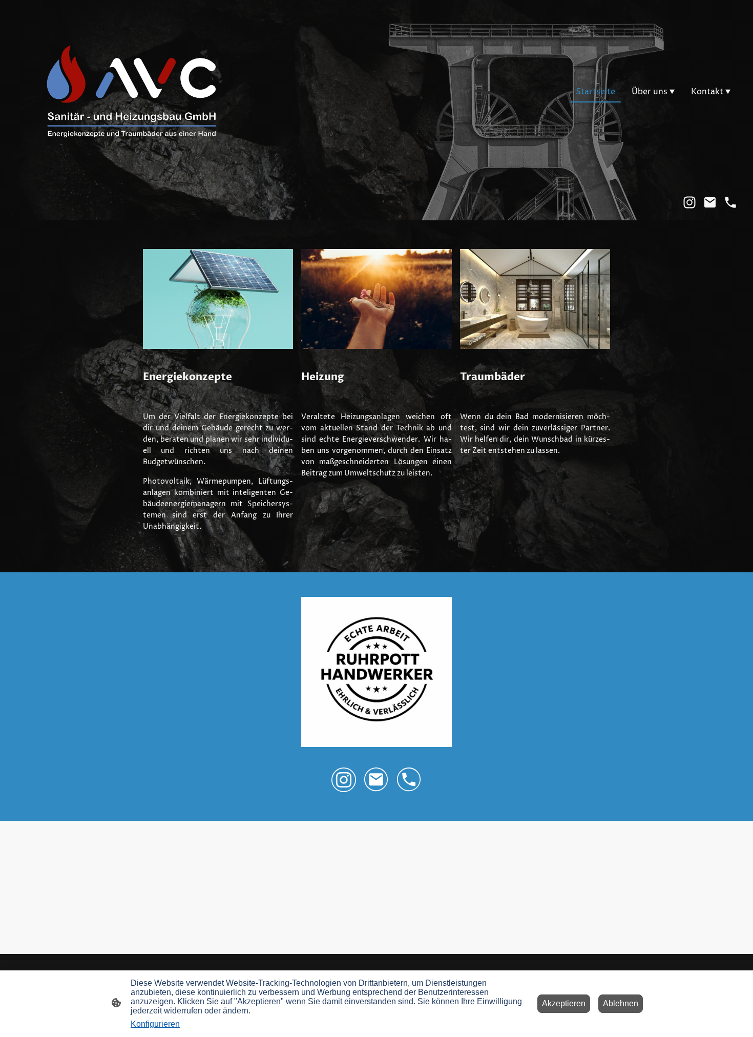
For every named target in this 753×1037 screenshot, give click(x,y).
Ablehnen (620, 1003)
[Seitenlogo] (130, 92)
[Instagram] (689, 202)
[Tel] (730, 202)
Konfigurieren (155, 1024)
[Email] (710, 202)
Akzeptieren (563, 1003)
